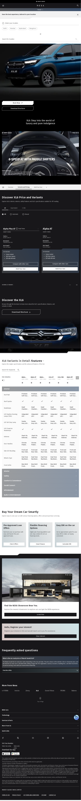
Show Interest (40, 636)
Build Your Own (20, 269)
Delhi (5, 28)
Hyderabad (22, 28)
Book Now (16, 103)
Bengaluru (32, 28)
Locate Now (40, 614)
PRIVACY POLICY (16, 795)
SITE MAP (44, 795)
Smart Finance (40, 544)
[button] (21, 229)
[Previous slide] (70, 284)
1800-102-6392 (6, 746)
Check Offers (14, 544)
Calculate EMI (67, 544)
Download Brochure (18, 108)
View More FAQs (7, 670)
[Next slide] (76, 284)
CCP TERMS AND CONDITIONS (31, 795)
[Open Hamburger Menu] (3, 187)
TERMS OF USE (6, 795)
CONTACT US (52, 795)
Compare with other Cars (21, 264)
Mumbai (12, 28)
